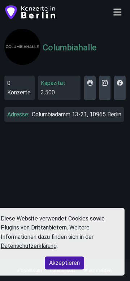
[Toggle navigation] (117, 12)
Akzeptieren (64, 262)
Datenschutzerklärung (29, 245)
